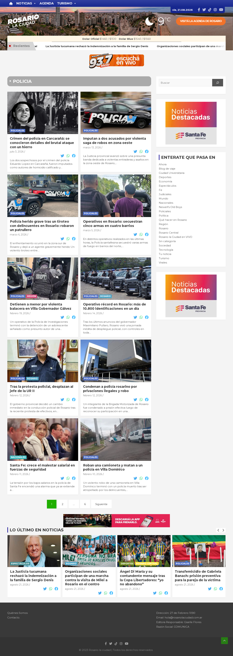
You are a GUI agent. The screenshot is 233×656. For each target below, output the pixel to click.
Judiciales (165, 194)
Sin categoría (167, 241)
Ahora (162, 164)
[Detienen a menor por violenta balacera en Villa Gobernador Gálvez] (42, 278)
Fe (160, 190)
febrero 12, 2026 (19, 395)
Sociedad (165, 245)
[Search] (217, 82)
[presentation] (218, 530)
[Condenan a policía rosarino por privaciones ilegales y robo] (115, 361)
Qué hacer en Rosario (173, 219)
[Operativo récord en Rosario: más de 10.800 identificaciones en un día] (115, 278)
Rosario (105, 296)
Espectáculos (167, 185)
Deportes (165, 177)
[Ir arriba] (224, 640)
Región (31, 296)
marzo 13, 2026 (92, 147)
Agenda (47, 3)
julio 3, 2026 (17, 151)
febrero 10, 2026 (92, 474)
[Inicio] (11, 3)
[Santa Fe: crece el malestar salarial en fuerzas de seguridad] (42, 439)
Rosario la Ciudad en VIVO (175, 237)
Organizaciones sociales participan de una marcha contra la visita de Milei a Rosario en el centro (32, 578)
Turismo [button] (64, 3)
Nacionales (18, 457)
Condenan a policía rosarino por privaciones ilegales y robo (110, 389)
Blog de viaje (167, 168)
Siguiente (101, 504)
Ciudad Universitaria (171, 173)
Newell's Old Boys (170, 207)
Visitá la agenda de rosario (201, 21)
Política (163, 215)
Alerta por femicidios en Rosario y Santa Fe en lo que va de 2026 (195, 576)
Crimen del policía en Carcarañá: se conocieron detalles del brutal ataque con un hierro (42, 143)
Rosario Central (168, 232)
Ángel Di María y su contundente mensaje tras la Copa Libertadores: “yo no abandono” (87, 578)
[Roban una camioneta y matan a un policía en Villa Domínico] (115, 439)
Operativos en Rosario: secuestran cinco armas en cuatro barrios (112, 224)
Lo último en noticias (36, 529)
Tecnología (166, 249)
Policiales (17, 130)
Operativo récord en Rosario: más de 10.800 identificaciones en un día (114, 306)
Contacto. (13, 617)
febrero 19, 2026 (19, 313)
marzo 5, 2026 (91, 230)
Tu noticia (165, 254)
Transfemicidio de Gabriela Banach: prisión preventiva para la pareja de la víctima (143, 576)
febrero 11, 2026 (19, 474)
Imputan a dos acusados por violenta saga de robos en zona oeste (114, 141)
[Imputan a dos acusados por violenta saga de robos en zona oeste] (115, 113)
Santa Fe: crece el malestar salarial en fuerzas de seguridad (42, 467)
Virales (163, 262)
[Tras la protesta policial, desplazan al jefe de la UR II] (42, 361)
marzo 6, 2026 (18, 234)
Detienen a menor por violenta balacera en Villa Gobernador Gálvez (40, 306)
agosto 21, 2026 (19, 588)
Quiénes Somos (17, 613)
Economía (165, 181)
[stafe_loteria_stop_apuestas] (116, 516)
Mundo (163, 198)
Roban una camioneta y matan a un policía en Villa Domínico (113, 467)
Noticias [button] (24, 3)
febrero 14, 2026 (92, 313)
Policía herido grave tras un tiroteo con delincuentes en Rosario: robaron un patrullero (42, 226)
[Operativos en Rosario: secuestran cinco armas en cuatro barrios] (115, 195)
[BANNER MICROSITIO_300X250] (191, 103)
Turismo (164, 258)
